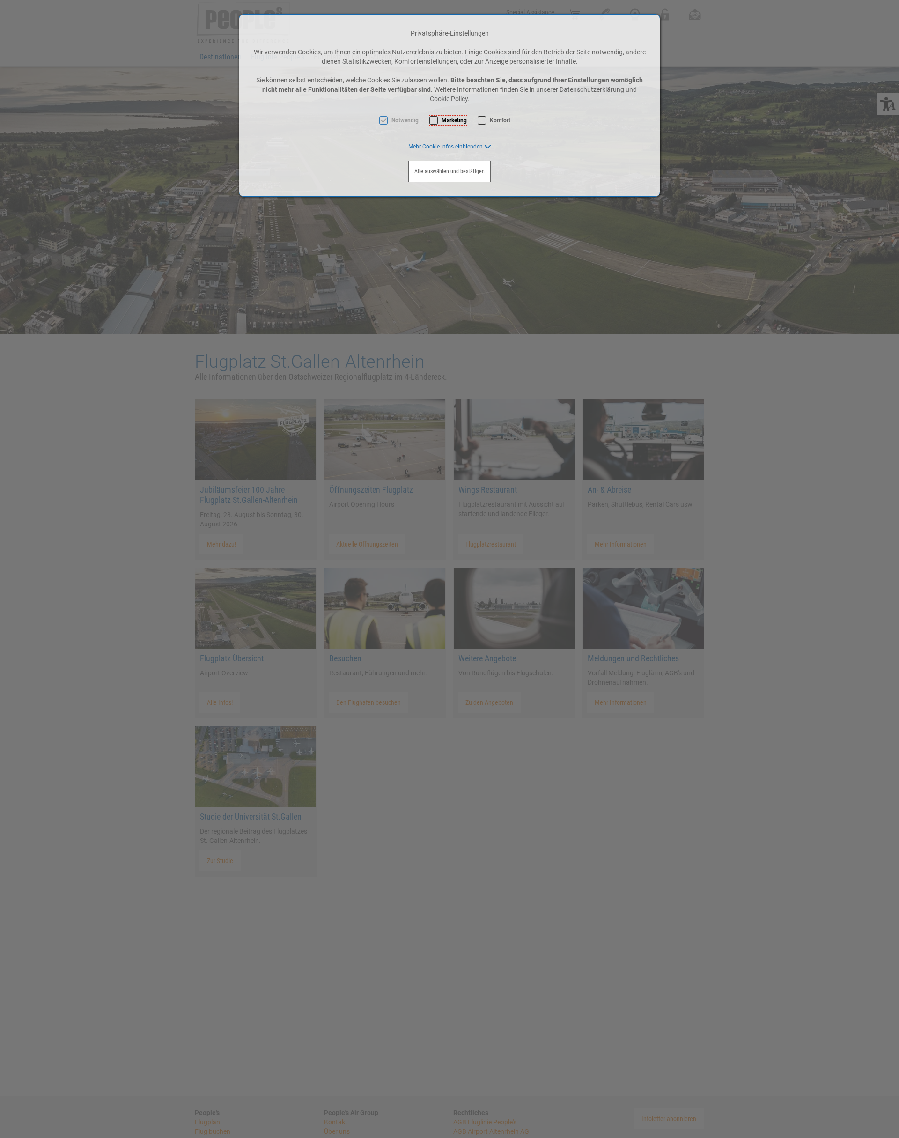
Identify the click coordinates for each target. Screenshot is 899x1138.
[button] (449, 146)
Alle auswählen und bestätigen (449, 171)
